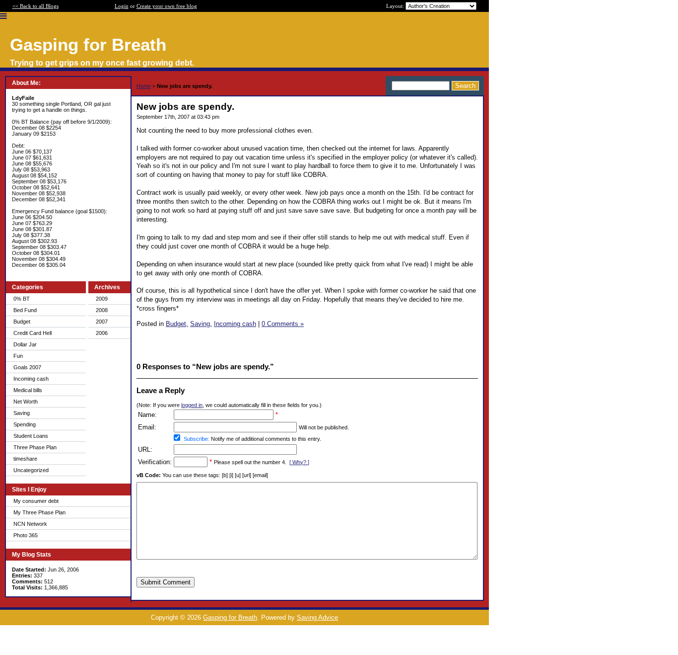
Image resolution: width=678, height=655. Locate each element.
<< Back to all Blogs (35, 6)
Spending (24, 424)
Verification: (155, 462)
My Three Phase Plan (39, 512)
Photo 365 (25, 535)
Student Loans (30, 436)
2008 (102, 310)
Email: (147, 427)
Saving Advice (317, 617)
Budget (21, 322)
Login (122, 6)
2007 (102, 322)
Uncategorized (31, 470)
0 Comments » (283, 324)
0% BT (21, 299)
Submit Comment (165, 582)
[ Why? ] (299, 462)
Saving (21, 413)
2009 (102, 299)
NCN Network (30, 524)
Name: (147, 414)
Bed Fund (25, 310)
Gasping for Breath (230, 617)
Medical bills (27, 390)
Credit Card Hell (32, 333)
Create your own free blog (166, 6)
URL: (145, 449)
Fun (18, 356)
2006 (102, 333)
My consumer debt (36, 501)
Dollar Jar (25, 344)
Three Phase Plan (35, 447)
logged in (192, 405)
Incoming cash (31, 379)
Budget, (177, 324)
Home (143, 86)
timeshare (25, 459)
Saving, (201, 324)
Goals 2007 (27, 367)
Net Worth (25, 402)
